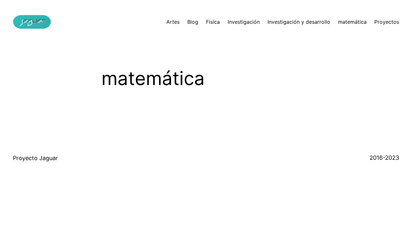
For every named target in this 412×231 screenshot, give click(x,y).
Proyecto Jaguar (35, 158)
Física (213, 22)
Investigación (244, 22)
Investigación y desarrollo (298, 22)
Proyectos (386, 22)
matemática (352, 22)
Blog (192, 22)
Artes (173, 22)
